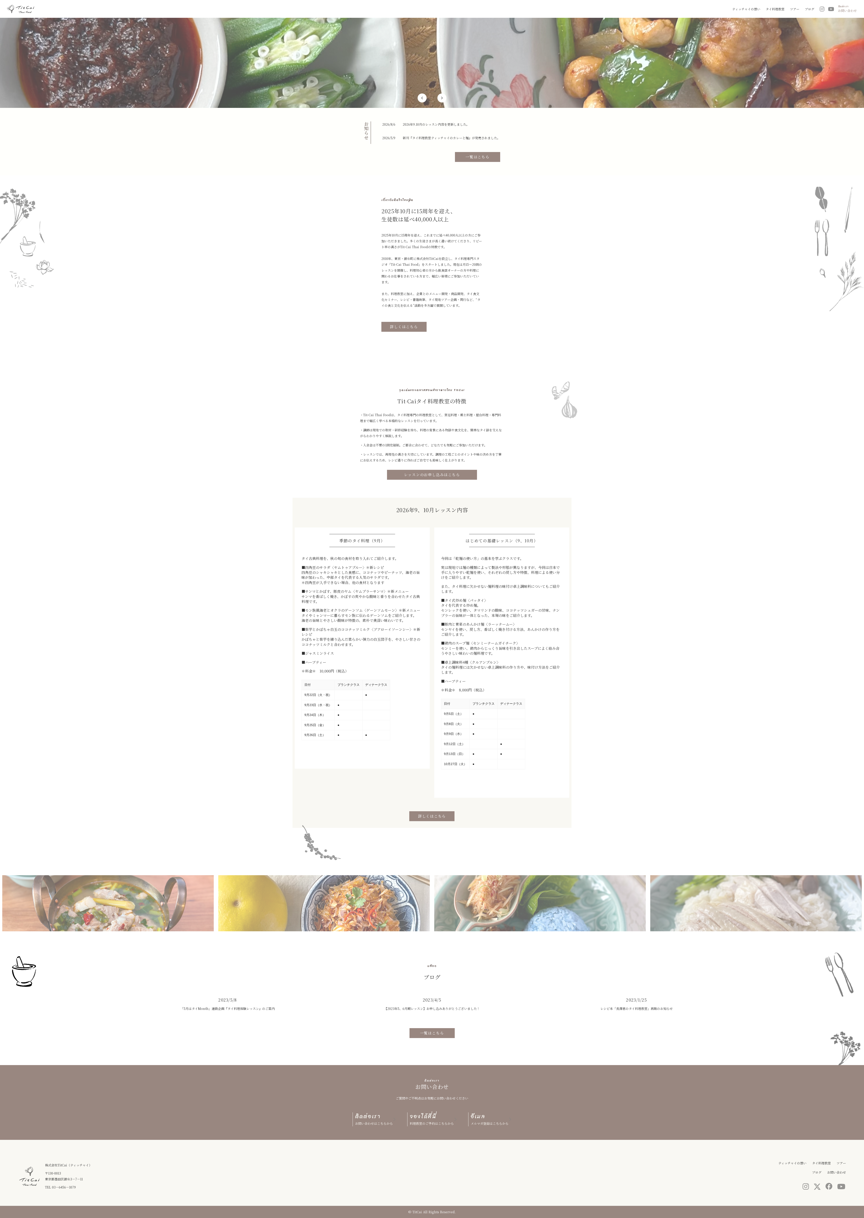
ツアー (794, 9)
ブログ (809, 9)
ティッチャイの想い (746, 9)
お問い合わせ (836, 1172)
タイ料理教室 (775, 9)
